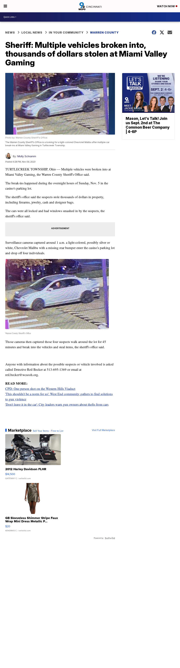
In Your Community (66, 32)
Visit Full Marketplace (103, 430)
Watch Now (166, 6)
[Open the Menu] (5, 6)
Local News (31, 32)
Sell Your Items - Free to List (48, 431)
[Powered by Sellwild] (110, 538)
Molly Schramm (26, 156)
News (10, 32)
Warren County (104, 32)
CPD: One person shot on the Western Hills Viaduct (40, 388)
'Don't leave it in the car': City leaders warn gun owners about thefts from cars (56, 404)
